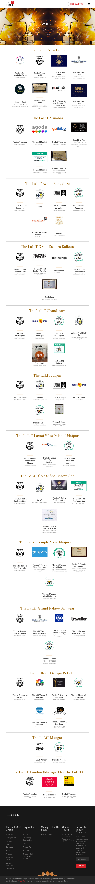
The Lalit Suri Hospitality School (28, 856)
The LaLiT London (47, 834)
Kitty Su (26, 850)
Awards (9, 854)
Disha (25, 843)
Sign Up (80, 866)
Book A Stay (76, 4)
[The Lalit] (10, 4)
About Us (9, 834)
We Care (26, 834)
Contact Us (10, 869)
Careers (9, 841)
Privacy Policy (28, 847)
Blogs (8, 850)
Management (11, 838)
